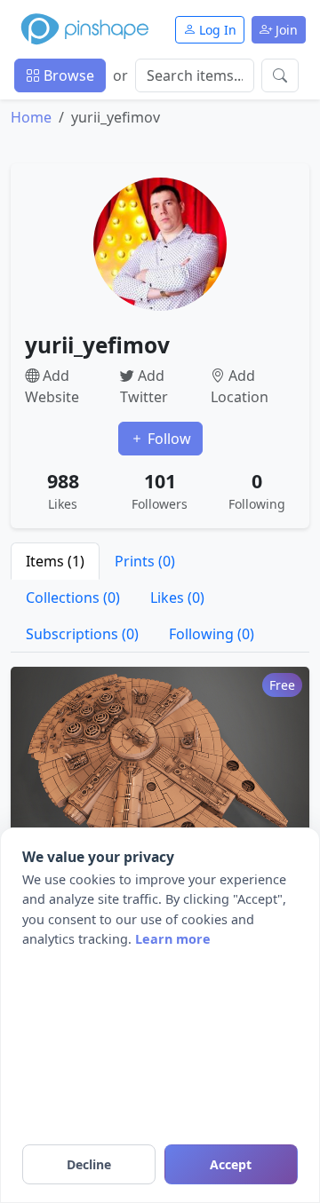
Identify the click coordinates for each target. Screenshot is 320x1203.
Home (31, 117)
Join (285, 29)
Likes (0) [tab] (177, 597)
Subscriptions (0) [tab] (82, 634)
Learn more (173, 938)
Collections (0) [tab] (73, 597)
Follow (167, 438)
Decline (89, 1164)
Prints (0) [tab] (145, 561)
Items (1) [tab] (55, 561)
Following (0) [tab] (211, 634)
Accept (231, 1164)
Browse (67, 75)
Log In (216, 29)
